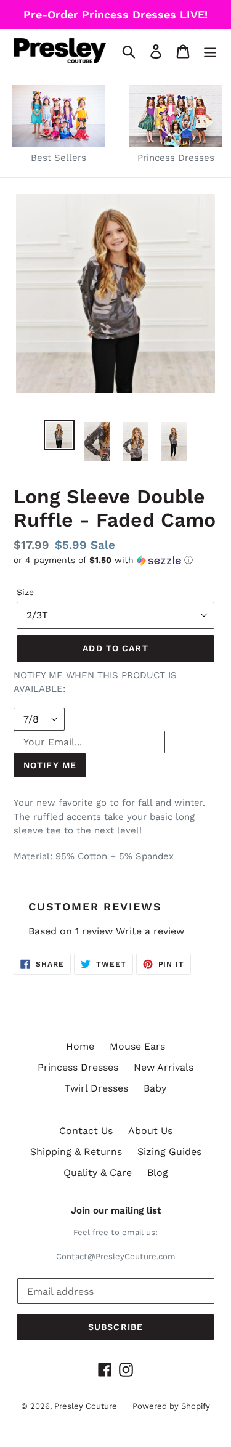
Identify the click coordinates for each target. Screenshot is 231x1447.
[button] (115, 560)
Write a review (150, 931)
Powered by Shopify (171, 1406)
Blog (157, 1172)
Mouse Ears (137, 1046)
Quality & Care (97, 1172)
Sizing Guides (169, 1151)
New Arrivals (163, 1067)
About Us (150, 1131)
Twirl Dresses (96, 1088)
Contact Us (86, 1131)
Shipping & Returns (76, 1151)
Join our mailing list (116, 1210)
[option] (59, 434)
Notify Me (49, 765)
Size (25, 592)
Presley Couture (85, 1406)
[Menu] (210, 51)
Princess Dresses (78, 1067)
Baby (155, 1088)
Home (80, 1046)
